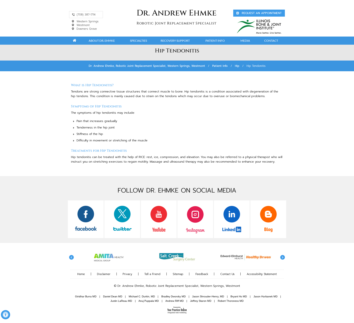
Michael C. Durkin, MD (142, 296)
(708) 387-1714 (86, 15)
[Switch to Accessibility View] (5, 314)
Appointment (262, 13)
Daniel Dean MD (112, 296)
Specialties (138, 40)
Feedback (201, 274)
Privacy (127, 274)
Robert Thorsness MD (231, 300)
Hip (237, 66)
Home (74, 41)
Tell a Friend (152, 274)
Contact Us (227, 274)
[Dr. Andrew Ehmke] (176, 17)
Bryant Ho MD (238, 296)
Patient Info (215, 40)
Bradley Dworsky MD (173, 296)
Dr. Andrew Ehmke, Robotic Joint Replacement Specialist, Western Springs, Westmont (147, 66)
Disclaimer (103, 274)
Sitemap (178, 274)
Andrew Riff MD (174, 300)
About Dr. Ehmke (102, 40)
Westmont (83, 25)
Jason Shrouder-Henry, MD (208, 296)
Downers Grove (87, 29)
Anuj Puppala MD (148, 300)
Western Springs (87, 21)
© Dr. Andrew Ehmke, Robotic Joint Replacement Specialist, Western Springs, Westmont (177, 286)
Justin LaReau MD (121, 300)
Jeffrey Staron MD (200, 300)
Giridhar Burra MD (85, 296)
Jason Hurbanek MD (265, 296)
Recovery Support (175, 40)
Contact (271, 40)
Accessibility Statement (262, 274)
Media (245, 40)
